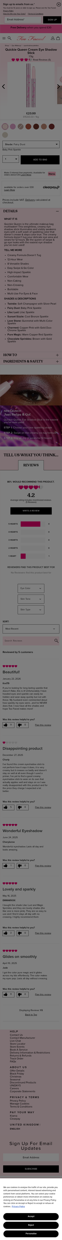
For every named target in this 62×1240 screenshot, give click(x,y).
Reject (31, 1225)
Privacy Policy (18, 1207)
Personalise (31, 1234)
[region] (31, 1209)
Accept (31, 1216)
